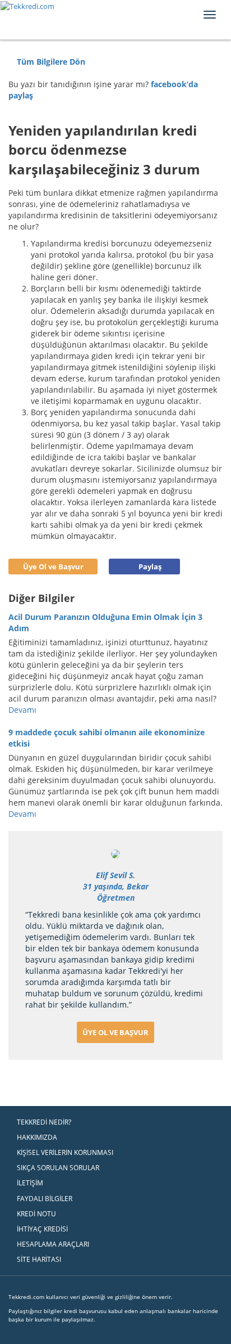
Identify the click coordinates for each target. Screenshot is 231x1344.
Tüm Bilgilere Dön (50, 61)
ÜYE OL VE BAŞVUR (115, 1032)
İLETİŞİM (30, 1183)
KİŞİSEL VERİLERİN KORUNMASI (65, 1152)
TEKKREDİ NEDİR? (44, 1122)
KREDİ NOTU (36, 1214)
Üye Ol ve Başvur (53, 566)
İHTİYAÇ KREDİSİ (42, 1229)
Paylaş (149, 566)
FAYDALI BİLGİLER (44, 1198)
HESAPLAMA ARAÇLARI (53, 1244)
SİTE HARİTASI (39, 1259)
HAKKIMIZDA (37, 1137)
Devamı (23, 709)
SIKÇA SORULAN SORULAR (58, 1167)
